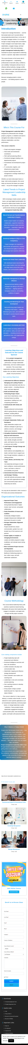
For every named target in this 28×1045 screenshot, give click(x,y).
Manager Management (14, 849)
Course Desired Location (9, 946)
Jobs (6, 1011)
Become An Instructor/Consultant (11, 1016)
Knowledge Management (14, 825)
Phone (5, 928)
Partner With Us (8, 1013)
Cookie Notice (17, 1038)
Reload (6, 977)
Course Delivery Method (9, 951)
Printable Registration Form (10, 1004)
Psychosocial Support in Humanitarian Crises (14, 802)
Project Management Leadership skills (12, 776)
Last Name (6, 917)
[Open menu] (20, 14)
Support (11, 3)
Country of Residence (8, 940)
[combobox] (14, 948)
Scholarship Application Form (11, 1001)
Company (6, 934)
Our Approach (8, 1028)
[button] (11, 981)
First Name (6, 911)
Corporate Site (8, 1030)
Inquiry (17, 3)
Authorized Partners (9, 1033)
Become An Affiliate (9, 1018)
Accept (11, 1040)
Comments (6, 957)
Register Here (14, 891)
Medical (23, 3)
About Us (7, 1025)
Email (5, 922)
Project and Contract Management (12, 492)
